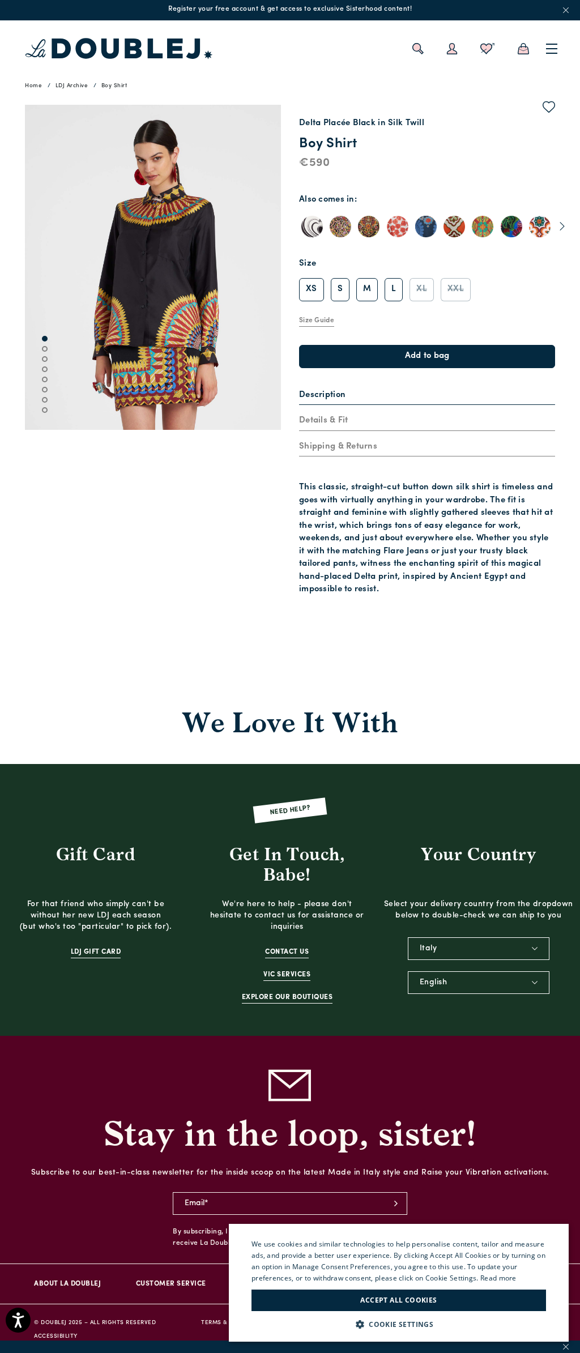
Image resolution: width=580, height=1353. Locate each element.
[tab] (427, 396)
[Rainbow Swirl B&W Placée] (312, 226)
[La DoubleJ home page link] (119, 49)
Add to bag (427, 356)
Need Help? (290, 810)
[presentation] (322, 396)
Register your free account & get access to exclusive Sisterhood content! (290, 9)
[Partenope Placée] (454, 226)
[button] (398, 1324)
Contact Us (287, 952)
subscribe (396, 1203)
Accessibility (56, 1336)
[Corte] (369, 226)
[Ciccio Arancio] (540, 226)
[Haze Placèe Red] (398, 226)
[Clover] (482, 226)
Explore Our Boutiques (287, 997)
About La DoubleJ (67, 1284)
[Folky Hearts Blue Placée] (426, 226)
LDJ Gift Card (96, 952)
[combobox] (478, 948)
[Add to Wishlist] (549, 109)
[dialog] (399, 1283)
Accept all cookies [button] (398, 1300)
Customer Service (171, 1284)
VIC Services (286, 974)
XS (311, 289)
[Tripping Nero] (340, 226)
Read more (498, 1278)
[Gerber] (511, 226)
